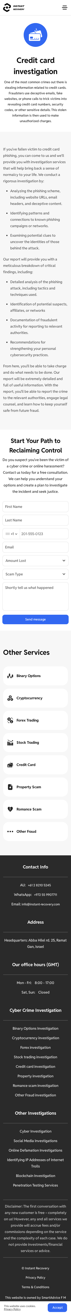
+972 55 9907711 (45, 895)
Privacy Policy (35, 1277)
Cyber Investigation (35, 1131)
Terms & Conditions (35, 1287)
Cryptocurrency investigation (35, 1038)
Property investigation (35, 1076)
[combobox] (11, 534)
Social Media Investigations (35, 1140)
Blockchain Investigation (35, 1175)
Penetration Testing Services (35, 1185)
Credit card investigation (35, 1066)
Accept (57, 1307)
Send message (35, 619)
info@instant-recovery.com (41, 904)
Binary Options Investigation (35, 1028)
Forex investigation (35, 1047)
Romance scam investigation (35, 1085)
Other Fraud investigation (35, 1095)
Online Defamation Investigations (35, 1150)
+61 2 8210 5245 (39, 885)
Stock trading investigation (35, 1057)
